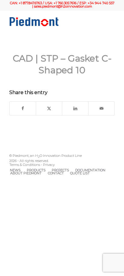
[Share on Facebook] (23, 109)
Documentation (90, 170)
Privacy (49, 165)
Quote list (80, 173)
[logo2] (51, 22)
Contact (56, 173)
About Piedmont (26, 173)
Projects (60, 170)
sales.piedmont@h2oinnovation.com (63, 6)
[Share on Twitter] (49, 109)
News (15, 170)
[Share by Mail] (101, 109)
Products (36, 170)
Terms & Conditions (24, 165)
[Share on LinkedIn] (75, 109)
